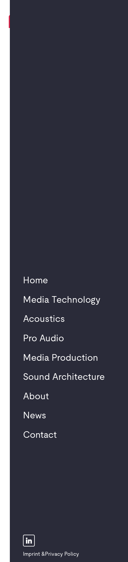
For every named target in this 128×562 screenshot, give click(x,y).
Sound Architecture (64, 377)
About (36, 396)
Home (35, 280)
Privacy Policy (62, 554)
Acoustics (44, 319)
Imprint (31, 554)
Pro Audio (43, 338)
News (34, 415)
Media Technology (61, 300)
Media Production (60, 358)
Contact (40, 435)
